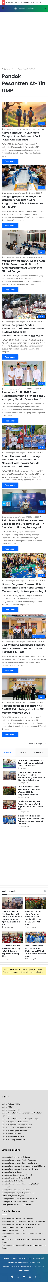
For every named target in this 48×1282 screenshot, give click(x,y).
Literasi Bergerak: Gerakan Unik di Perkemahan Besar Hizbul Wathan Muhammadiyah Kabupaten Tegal (24, 587)
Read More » (10, 161)
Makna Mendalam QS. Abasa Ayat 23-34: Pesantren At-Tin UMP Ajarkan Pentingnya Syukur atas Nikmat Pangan (23, 266)
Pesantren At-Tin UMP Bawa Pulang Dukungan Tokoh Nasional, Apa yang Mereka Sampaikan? (23, 396)
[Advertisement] (24, 38)
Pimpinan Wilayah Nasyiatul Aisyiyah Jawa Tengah (21, 1224)
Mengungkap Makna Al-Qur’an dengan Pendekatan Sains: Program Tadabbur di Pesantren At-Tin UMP (22, 202)
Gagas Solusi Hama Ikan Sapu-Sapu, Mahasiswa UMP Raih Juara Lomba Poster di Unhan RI (31, 820)
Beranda (6, 69)
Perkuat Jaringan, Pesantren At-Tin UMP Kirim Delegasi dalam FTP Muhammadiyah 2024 (23, 709)
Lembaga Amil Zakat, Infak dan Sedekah (17, 1175)
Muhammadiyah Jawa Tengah (14, 129)
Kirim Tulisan (24, 1270)
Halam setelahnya (35, 744)
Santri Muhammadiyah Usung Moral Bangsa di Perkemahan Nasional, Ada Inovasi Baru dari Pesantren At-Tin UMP (21, 461)
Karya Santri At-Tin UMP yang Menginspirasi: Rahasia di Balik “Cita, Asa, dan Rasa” (21, 136)
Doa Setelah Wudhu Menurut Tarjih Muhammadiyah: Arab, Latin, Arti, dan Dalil (31, 763)
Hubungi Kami (40, 1266)
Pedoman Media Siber (11, 1266)
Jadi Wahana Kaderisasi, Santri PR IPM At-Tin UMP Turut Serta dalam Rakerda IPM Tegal (23, 648)
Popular (7, 752)
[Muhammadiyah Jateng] (24, 8)
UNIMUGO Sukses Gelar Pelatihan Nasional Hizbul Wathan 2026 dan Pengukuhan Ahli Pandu (29, 791)
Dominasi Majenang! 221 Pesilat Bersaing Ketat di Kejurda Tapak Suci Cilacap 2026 (30, 805)
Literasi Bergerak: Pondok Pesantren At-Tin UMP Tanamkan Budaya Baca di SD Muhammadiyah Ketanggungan (23, 330)
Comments (39, 752)
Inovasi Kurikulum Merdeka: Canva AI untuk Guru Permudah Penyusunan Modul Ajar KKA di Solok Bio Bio (31, 776)
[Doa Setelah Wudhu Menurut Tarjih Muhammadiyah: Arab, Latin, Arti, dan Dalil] (9, 763)
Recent (23, 752)
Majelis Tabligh (7, 1107)
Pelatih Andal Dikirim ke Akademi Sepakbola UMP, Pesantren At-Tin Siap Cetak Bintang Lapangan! (23, 524)
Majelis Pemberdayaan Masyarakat (15, 1131)
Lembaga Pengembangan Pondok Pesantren (19, 1160)
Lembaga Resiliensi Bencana (12, 1172)
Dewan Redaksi (27, 1266)
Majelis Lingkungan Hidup (12, 1110)
